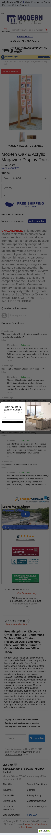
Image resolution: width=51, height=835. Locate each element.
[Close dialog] (49, 404)
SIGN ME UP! (13, 422)
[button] (44, 831)
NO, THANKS (13, 425)
